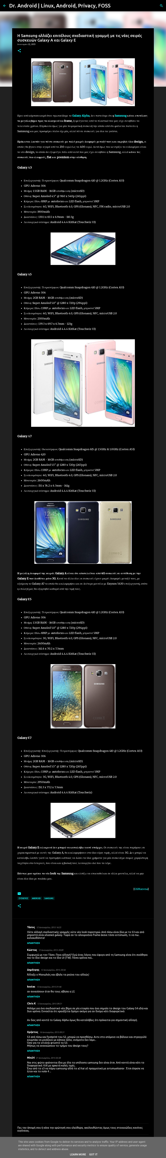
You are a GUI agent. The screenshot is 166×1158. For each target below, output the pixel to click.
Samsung (121, 115)
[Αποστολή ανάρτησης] (19, 895)
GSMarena (141, 889)
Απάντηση (33, 943)
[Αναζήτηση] (115, 6)
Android (36, 898)
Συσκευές (23, 898)
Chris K (31, 1003)
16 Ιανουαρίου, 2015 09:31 (52, 1032)
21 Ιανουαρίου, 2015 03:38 (48, 1058)
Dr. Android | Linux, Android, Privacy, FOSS (60, 5)
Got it (93, 1154)
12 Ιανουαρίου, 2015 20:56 (53, 970)
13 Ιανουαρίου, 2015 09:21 (49, 1003)
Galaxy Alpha (80, 115)
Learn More (78, 1154)
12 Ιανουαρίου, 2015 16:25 (48, 927)
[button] (19, 51)
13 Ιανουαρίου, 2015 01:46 (48, 987)
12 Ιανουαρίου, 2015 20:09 (50, 950)
